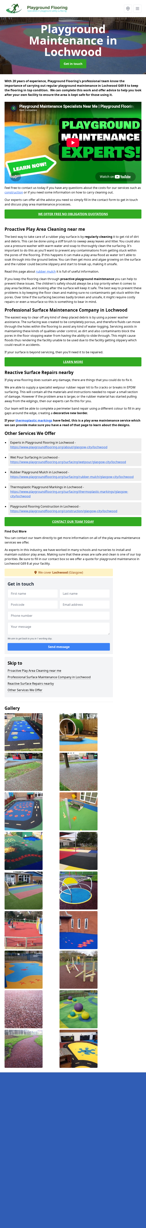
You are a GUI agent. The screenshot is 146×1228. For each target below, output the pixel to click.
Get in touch (73, 64)
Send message (59, 647)
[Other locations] (128, 9)
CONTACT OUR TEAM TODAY (73, 522)
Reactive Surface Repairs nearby (31, 683)
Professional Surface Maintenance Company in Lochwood (49, 677)
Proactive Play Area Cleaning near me (34, 671)
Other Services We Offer (25, 690)
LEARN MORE (73, 362)
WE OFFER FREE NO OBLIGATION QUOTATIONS (73, 214)
